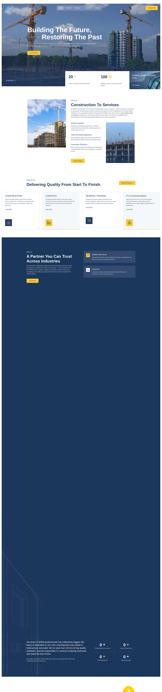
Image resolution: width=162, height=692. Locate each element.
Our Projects (136, 85)
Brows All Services (127, 183)
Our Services (34, 53)
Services (77, 8)
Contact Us (151, 8)
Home (61, 8)
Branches (88, 8)
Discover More (77, 161)
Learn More (8, 209)
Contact (97, 8)
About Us (68, 8)
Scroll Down (10, 80)
